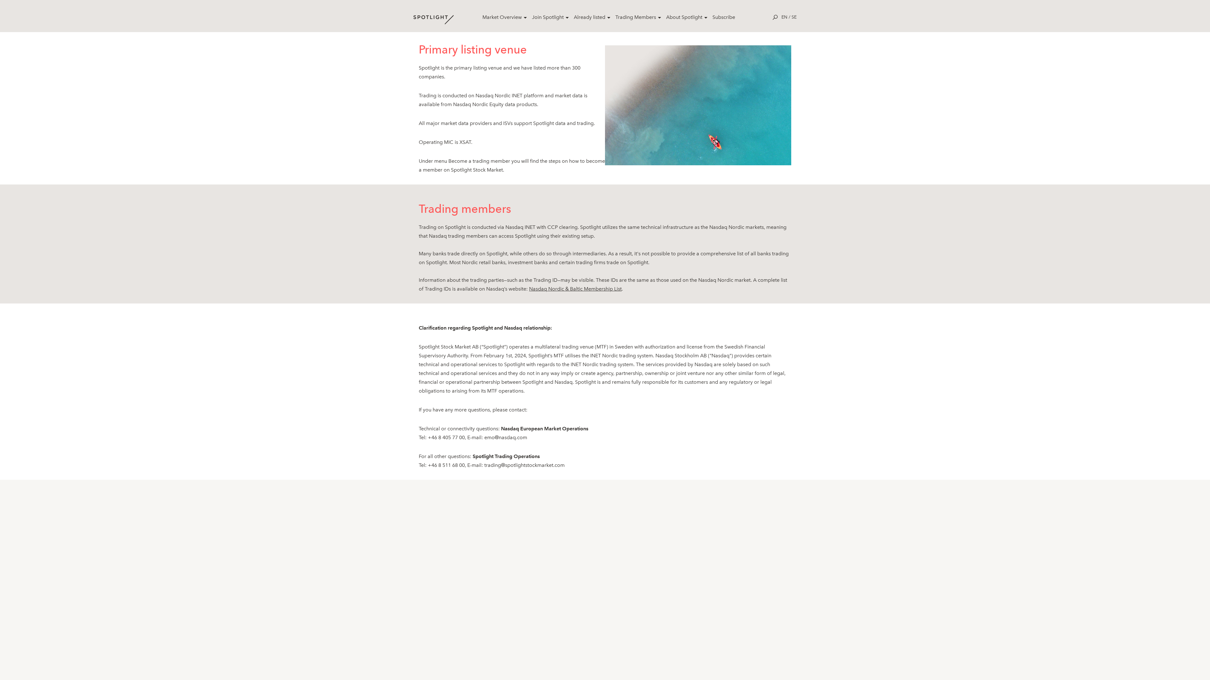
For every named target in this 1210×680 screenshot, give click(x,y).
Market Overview (502, 17)
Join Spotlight (548, 17)
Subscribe (723, 17)
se (794, 17)
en (784, 17)
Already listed (589, 17)
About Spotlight (684, 17)
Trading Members (635, 17)
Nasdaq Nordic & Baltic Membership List (575, 289)
